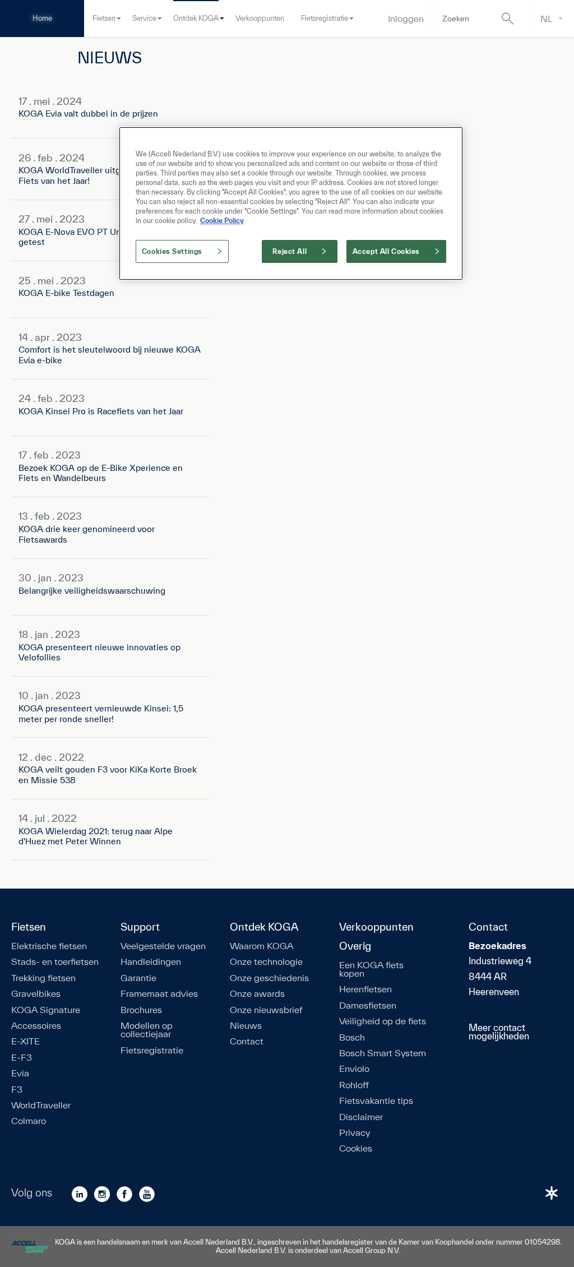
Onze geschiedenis (269, 977)
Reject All (289, 251)
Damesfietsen (367, 1005)
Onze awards (257, 993)
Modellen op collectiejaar (147, 1030)
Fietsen (103, 18)
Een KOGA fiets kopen (371, 969)
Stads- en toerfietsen (55, 961)
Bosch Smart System (382, 1052)
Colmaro (28, 1120)
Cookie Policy (222, 220)
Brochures (141, 1009)
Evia (20, 1073)
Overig (355, 946)
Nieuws (246, 1025)
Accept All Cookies (386, 251)
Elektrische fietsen (49, 945)
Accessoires (36, 1025)
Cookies (355, 1148)
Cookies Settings (172, 251)
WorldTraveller (41, 1104)
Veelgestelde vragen (163, 945)
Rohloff (354, 1084)
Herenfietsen (365, 988)
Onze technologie (266, 961)
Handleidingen (151, 961)
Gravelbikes (36, 993)
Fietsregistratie (324, 18)
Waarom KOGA (261, 945)
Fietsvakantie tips (376, 1100)
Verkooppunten (259, 18)
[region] (291, 203)
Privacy (354, 1132)
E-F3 (21, 1057)
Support (140, 927)
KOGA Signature (45, 1009)
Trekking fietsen (43, 977)
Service (144, 18)
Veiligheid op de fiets (382, 1020)
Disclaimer (361, 1116)
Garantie (138, 977)
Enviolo (354, 1068)
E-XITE (25, 1041)
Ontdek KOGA (196, 18)
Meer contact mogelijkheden (499, 1032)
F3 (16, 1089)
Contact (246, 1041)
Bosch (352, 1037)
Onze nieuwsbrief (266, 1009)
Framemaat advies (159, 993)
